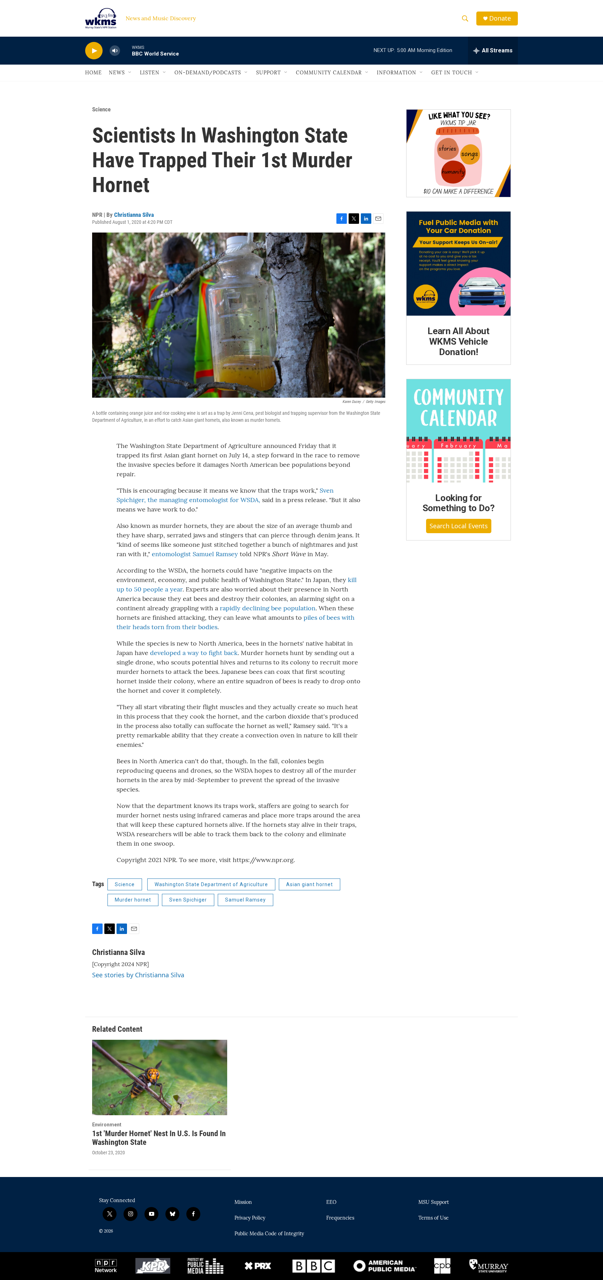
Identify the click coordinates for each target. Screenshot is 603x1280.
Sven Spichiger (188, 900)
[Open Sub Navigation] (130, 72)
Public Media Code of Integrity (269, 1234)
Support (268, 72)
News (117, 72)
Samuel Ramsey (245, 900)
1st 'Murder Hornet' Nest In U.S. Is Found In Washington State (159, 1138)
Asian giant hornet (309, 884)
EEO (331, 1202)
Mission (243, 1202)
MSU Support (433, 1202)
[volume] (115, 51)
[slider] (126, 50)
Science (101, 109)
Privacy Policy (249, 1218)
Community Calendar (329, 72)
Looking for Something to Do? (459, 503)
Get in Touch (451, 72)
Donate (500, 18)
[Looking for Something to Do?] (459, 431)
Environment (106, 1124)
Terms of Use (433, 1218)
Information (396, 72)
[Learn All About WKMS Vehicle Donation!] (459, 264)
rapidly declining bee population (267, 608)
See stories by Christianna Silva (138, 975)
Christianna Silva (134, 214)
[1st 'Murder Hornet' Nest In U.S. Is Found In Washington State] (159, 1077)
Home (93, 72)
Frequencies (340, 1218)
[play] (93, 51)
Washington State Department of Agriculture (211, 884)
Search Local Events (459, 526)
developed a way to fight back (194, 653)
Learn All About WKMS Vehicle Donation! (458, 341)
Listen (149, 72)
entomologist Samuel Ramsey (195, 554)
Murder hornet (133, 900)
